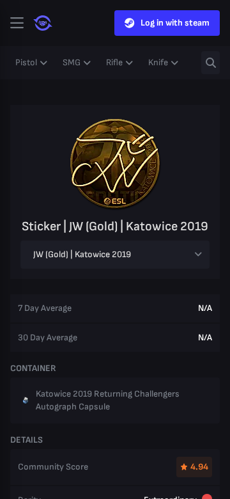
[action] (17, 23)
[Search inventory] (210, 62)
